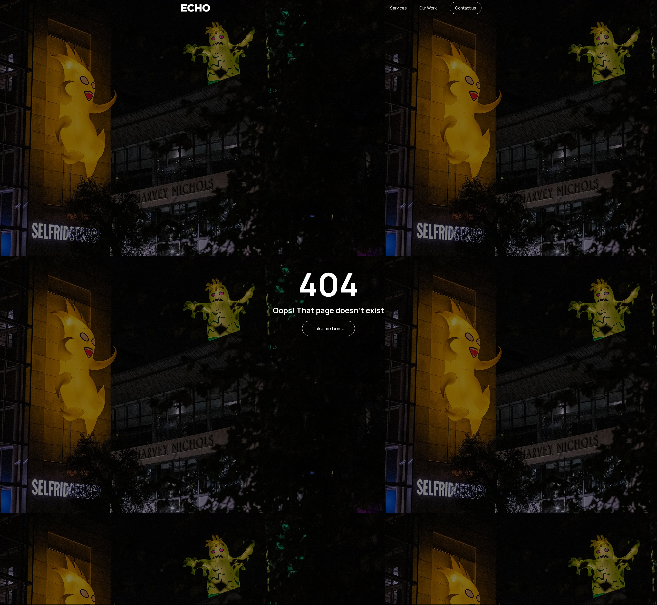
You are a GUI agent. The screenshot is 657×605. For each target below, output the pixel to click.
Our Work (428, 8)
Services (398, 8)
